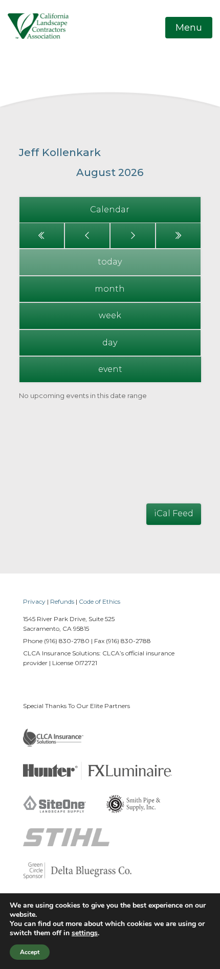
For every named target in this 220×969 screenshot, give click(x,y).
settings (85, 933)
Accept (29, 952)
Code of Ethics (99, 601)
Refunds (62, 601)
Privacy (34, 601)
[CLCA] (38, 25)
